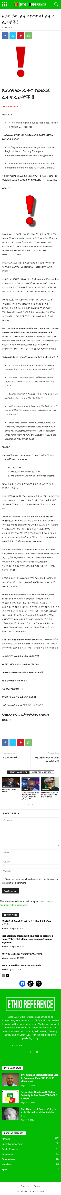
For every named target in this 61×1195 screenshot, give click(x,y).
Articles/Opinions (10, 1149)
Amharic (6, 786)
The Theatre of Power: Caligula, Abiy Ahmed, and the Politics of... (39, 1112)
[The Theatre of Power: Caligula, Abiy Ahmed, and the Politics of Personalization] (10, 1113)
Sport (4, 1169)
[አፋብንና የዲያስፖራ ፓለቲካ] (11, 782)
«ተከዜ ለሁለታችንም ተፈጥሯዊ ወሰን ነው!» (21, 965)
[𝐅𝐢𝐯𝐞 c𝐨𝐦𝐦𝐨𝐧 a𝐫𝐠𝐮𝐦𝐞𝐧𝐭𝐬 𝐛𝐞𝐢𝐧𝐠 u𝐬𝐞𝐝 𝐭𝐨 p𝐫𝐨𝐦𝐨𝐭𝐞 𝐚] (10, 1079)
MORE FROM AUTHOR (42, 772)
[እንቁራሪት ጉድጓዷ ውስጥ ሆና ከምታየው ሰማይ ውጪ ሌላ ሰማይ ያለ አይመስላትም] (31, 784)
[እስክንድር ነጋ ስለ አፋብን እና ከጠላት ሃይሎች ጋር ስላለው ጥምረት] (50, 784)
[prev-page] (28, 804)
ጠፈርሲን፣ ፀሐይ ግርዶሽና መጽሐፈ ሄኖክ (47, 759)
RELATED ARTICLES (18, 772)
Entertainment (8, 1159)
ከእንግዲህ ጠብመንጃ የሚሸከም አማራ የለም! (22, 953)
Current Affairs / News (12, 1144)
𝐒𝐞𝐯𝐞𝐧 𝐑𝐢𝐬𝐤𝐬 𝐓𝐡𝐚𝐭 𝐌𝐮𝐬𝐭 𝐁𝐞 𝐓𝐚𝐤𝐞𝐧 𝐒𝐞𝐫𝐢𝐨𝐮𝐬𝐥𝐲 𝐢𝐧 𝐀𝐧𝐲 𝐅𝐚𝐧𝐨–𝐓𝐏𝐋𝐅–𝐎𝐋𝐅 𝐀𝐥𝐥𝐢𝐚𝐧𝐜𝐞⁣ (39, 1095)
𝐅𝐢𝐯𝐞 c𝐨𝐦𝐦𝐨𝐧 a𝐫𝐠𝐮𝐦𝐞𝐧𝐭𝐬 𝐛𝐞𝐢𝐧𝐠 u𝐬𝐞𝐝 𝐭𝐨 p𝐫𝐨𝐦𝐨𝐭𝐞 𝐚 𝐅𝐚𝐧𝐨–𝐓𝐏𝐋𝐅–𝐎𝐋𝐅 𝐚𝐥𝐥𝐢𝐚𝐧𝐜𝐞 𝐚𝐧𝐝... (39, 1078)
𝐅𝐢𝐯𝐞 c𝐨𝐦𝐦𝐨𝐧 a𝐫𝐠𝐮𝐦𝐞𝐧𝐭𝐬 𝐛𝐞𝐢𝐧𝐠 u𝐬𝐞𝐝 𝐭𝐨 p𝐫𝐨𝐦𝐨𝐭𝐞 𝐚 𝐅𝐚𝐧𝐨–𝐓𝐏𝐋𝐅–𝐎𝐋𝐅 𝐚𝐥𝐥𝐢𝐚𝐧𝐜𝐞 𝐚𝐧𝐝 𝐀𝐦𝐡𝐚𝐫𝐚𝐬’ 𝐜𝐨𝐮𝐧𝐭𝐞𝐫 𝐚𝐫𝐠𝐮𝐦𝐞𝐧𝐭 (27, 939)
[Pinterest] (20, 35)
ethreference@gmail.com (36, 1045)
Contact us (25, 1186)
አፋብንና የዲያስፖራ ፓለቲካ (9, 790)
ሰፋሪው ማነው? (9, 757)
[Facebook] (5, 35)
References (7, 1154)
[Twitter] (12, 35)
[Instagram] (30, 1052)
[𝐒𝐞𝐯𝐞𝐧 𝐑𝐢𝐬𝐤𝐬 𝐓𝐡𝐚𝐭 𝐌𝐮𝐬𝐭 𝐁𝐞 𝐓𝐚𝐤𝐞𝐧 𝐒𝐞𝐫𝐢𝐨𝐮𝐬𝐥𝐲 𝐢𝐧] (10, 1096)
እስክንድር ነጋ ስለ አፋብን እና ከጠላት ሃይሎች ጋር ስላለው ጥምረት (49, 794)
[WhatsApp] (28, 35)
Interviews (7, 1164)
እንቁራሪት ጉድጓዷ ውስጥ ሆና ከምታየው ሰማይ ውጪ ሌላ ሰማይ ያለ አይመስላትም (30, 795)
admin (5, 928)
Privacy (37, 1186)
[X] (37, 1052)
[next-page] (32, 804)
